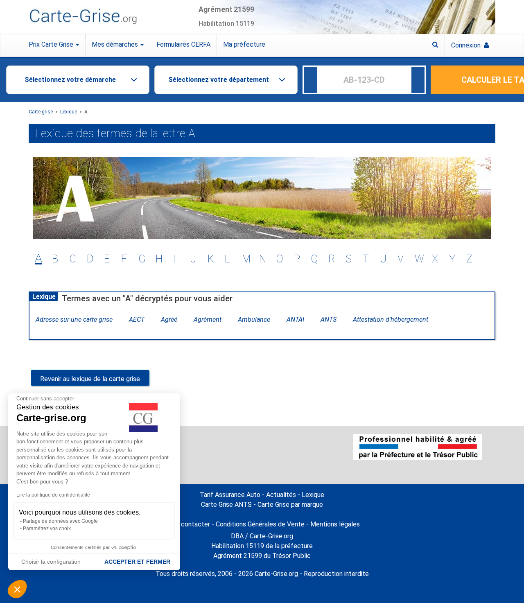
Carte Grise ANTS (226, 504)
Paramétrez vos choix (47, 528)
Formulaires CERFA (183, 44)
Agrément (207, 319)
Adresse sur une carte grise (74, 319)
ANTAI (295, 319)
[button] (17, 589)
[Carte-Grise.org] (83, 16)
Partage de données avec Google (60, 521)
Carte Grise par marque (290, 504)
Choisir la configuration (51, 561)
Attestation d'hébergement (390, 319)
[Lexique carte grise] (435, 44)
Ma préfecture (244, 44)
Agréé (169, 319)
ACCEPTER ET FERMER (137, 561)
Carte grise (41, 112)
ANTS (329, 319)
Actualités (281, 495)
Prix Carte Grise (52, 44)
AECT (137, 319)
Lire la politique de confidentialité (53, 495)
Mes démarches (116, 44)
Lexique (68, 112)
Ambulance (254, 319)
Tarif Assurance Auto (230, 495)
